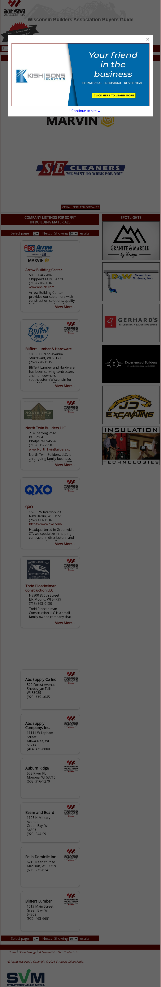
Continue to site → (84, 110)
